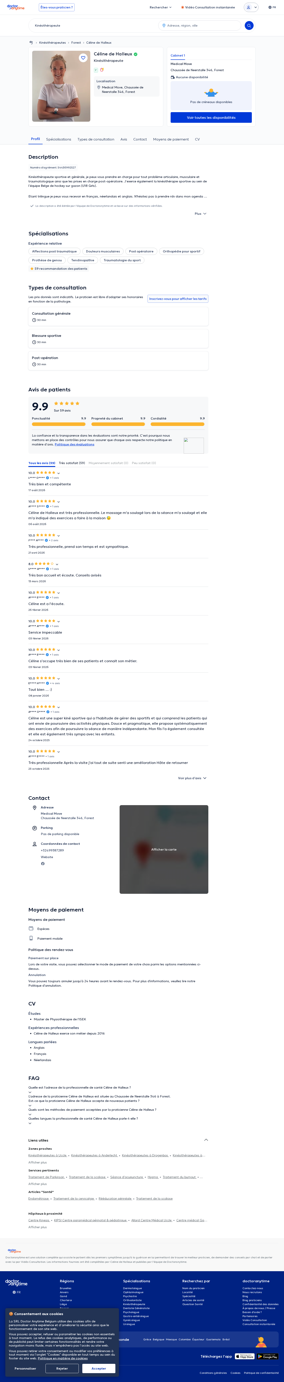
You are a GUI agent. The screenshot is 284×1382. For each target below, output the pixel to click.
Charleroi (66, 1300)
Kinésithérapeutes (52, 43)
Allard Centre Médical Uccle (151, 1220)
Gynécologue (131, 1320)
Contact (140, 139)
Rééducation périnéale (115, 1198)
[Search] (249, 25)
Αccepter (99, 1368)
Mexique (171, 1339)
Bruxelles (65, 1288)
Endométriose (38, 1198)
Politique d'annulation (44, 986)
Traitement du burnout (180, 1177)
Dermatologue (132, 1288)
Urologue (129, 1324)
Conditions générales (213, 1372)
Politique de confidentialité (261, 1372)
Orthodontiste (132, 1300)
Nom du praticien (193, 1288)
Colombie (185, 1339)
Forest (76, 43)
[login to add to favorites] (83, 57)
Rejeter (62, 1368)
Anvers (64, 1292)
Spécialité (188, 1296)
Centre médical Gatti (191, 1220)
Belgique (158, 1339)
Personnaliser (25, 1368)
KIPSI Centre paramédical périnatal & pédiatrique (90, 1220)
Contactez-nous (253, 1288)
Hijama (153, 1177)
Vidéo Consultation (255, 1320)
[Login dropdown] (251, 7)
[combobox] (92, 25)
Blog (245, 1296)
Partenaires (250, 1316)
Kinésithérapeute (108, 60)
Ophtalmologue (133, 1292)
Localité (187, 1292)
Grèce (147, 1339)
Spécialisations (58, 139)
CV (197, 139)
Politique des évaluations (74, 444)
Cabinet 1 (178, 55)
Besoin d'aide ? (252, 1312)
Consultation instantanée (259, 1324)
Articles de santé (193, 1300)
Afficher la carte (164, 849)
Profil (35, 139)
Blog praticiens (252, 1300)
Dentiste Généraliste (136, 1308)
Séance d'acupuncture (127, 1177)
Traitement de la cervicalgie (74, 1198)
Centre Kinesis (39, 1220)
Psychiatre (130, 1296)
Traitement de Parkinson (46, 1177)
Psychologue (131, 1312)
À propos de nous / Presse (259, 1308)
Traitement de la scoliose (87, 1177)
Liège (63, 1304)
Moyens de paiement (171, 139)
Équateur (198, 1339)
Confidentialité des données (261, 1304)
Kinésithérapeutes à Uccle (47, 1155)
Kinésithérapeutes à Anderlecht (94, 1155)
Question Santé (192, 1304)
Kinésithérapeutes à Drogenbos (145, 1155)
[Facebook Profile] (43, 863)
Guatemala (213, 1339)
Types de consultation (95, 139)
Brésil (226, 1339)
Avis (123, 139)
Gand (63, 1296)
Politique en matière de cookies (63, 1358)
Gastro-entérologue (136, 1316)
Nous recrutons (252, 1292)
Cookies (236, 1372)
